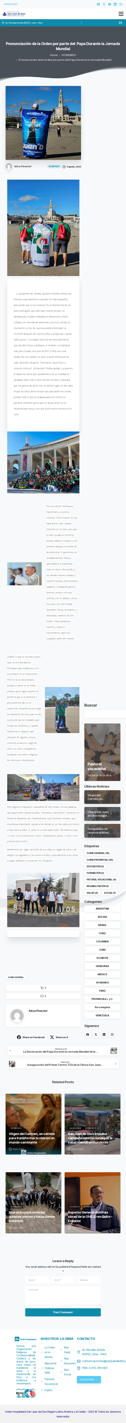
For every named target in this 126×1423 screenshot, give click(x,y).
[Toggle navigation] (121, 14)
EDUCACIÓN (95, 866)
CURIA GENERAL (16, 977)
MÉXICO (102, 974)
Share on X (62, 1037)
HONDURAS (102, 966)
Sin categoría (102, 1007)
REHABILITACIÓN (98, 886)
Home (53, 55)
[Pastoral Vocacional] (32, 1393)
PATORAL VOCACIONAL (101, 879)
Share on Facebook (33, 1037)
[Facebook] (98, 4)
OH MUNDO (69, 55)
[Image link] (26, 1338)
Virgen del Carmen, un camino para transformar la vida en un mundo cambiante (32, 1138)
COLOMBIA (102, 941)
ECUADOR (102, 957)
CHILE (102, 933)
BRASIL (102, 925)
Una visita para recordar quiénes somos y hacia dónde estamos (32, 1216)
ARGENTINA (102, 908)
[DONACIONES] (28, 1393)
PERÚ (102, 990)
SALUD (92, 892)
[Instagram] (120, 4)
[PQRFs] (23, 1393)
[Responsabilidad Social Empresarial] (19, 1393)
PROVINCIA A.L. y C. (102, 999)
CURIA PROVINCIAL (100, 859)
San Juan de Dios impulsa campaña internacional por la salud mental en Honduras (90, 1138)
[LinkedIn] (115, 4)
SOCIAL (110, 892)
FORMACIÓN (95, 873)
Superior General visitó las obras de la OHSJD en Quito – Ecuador (90, 1216)
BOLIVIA (102, 916)
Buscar (90, 705)
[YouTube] (109, 4)
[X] (104, 4)
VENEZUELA (102, 1015)
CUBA (102, 949)
